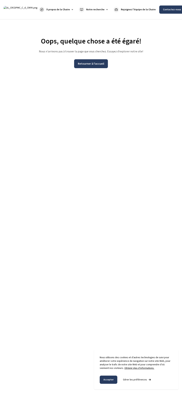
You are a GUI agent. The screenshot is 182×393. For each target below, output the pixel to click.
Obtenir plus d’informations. (139, 368)
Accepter (108, 379)
